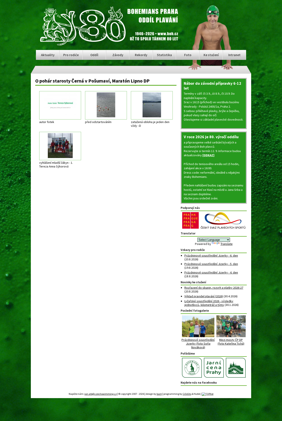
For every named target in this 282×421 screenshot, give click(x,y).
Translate (227, 244)
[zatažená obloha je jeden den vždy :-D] (152, 105)
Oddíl (94, 55)
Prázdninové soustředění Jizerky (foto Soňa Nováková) (198, 343)
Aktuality (47, 55)
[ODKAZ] (208, 155)
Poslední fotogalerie (195, 311)
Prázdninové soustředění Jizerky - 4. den (211, 272)
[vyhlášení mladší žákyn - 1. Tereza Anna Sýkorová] (60, 146)
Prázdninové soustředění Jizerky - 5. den (211, 264)
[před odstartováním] (106, 105)
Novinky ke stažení (193, 282)
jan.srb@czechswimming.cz (100, 393)
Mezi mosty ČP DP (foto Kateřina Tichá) (231, 342)
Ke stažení (211, 55)
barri (159, 393)
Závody (117, 55)
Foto (187, 55)
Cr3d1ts (187, 393)
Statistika (164, 55)
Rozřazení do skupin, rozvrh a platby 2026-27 (213, 288)
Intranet (234, 55)
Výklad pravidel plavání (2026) (203, 296)
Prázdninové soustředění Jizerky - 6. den (211, 255)
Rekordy (141, 55)
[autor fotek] (60, 105)
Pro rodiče (71, 55)
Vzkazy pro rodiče (193, 250)
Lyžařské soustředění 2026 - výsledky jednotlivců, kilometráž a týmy (208, 303)
